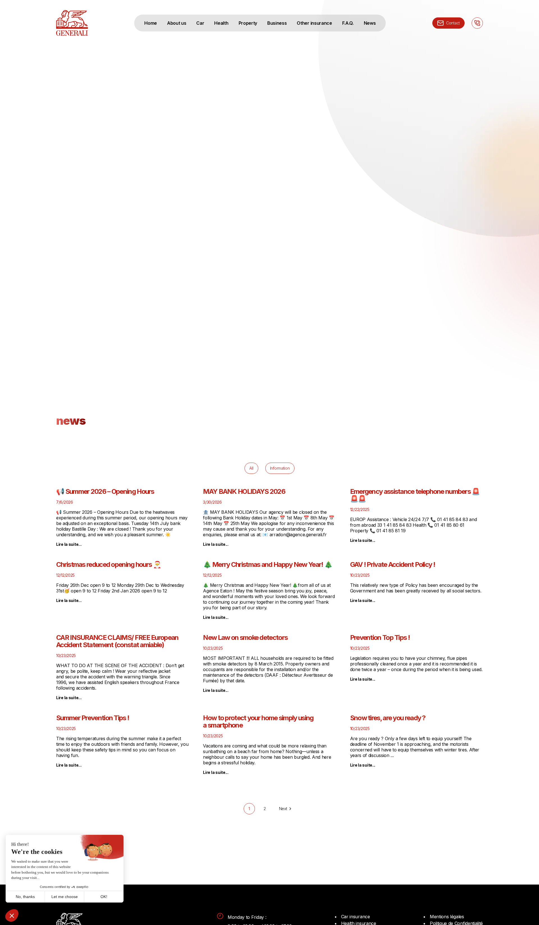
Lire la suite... (69, 544)
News (370, 23)
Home (150, 23)
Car (200, 23)
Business (277, 23)
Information (280, 468)
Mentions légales (447, 916)
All (251, 468)
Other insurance (314, 23)
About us (176, 23)
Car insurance (355, 916)
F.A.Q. (348, 23)
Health (221, 23)
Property (248, 23)
